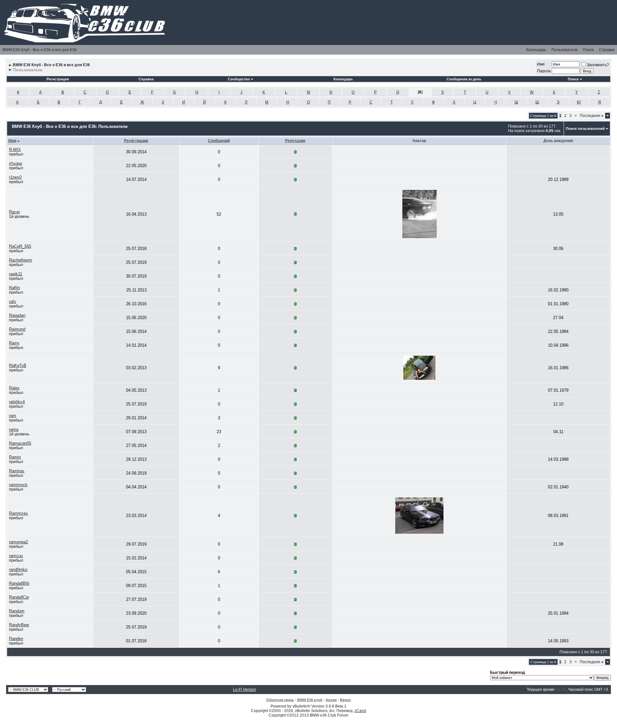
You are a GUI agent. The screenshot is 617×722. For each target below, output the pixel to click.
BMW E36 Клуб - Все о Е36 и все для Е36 (40, 50)
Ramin (15, 457)
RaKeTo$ (17, 365)
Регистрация (58, 79)
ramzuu (16, 555)
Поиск (588, 50)
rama (13, 429)
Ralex (14, 388)
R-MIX (15, 149)
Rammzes (18, 513)
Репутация (295, 140)
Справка (606, 50)
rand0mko (18, 569)
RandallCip (19, 597)
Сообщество (239, 79)
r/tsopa (15, 163)
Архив (331, 700)
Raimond (17, 329)
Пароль (544, 71)
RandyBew (19, 624)
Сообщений (219, 140)
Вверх (345, 700)
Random (16, 611)
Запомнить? (598, 65)
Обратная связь (280, 700)
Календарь (536, 50)
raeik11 (15, 274)
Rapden (16, 638)
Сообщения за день (464, 79)
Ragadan (17, 315)
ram (12, 415)
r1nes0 (15, 177)
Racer (14, 211)
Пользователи (564, 50)
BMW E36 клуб (309, 700)
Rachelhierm (20, 260)
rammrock (18, 484)
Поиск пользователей (585, 128)
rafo (12, 301)
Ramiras (16, 470)
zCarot (360, 711)
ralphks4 (17, 401)
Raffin (14, 287)
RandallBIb (19, 583)
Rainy (14, 343)
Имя (541, 64)
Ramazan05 (20, 443)
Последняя (592, 115)
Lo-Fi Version (244, 689)
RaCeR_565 (20, 246)
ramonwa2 (18, 541)
